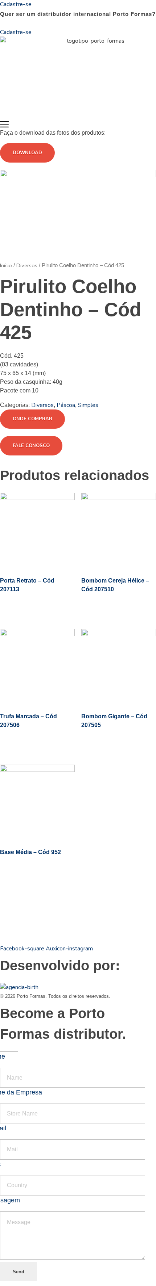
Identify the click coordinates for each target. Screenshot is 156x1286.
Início (6, 265)
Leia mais (36, 606)
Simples (88, 405)
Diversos (26, 265)
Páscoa (66, 405)
